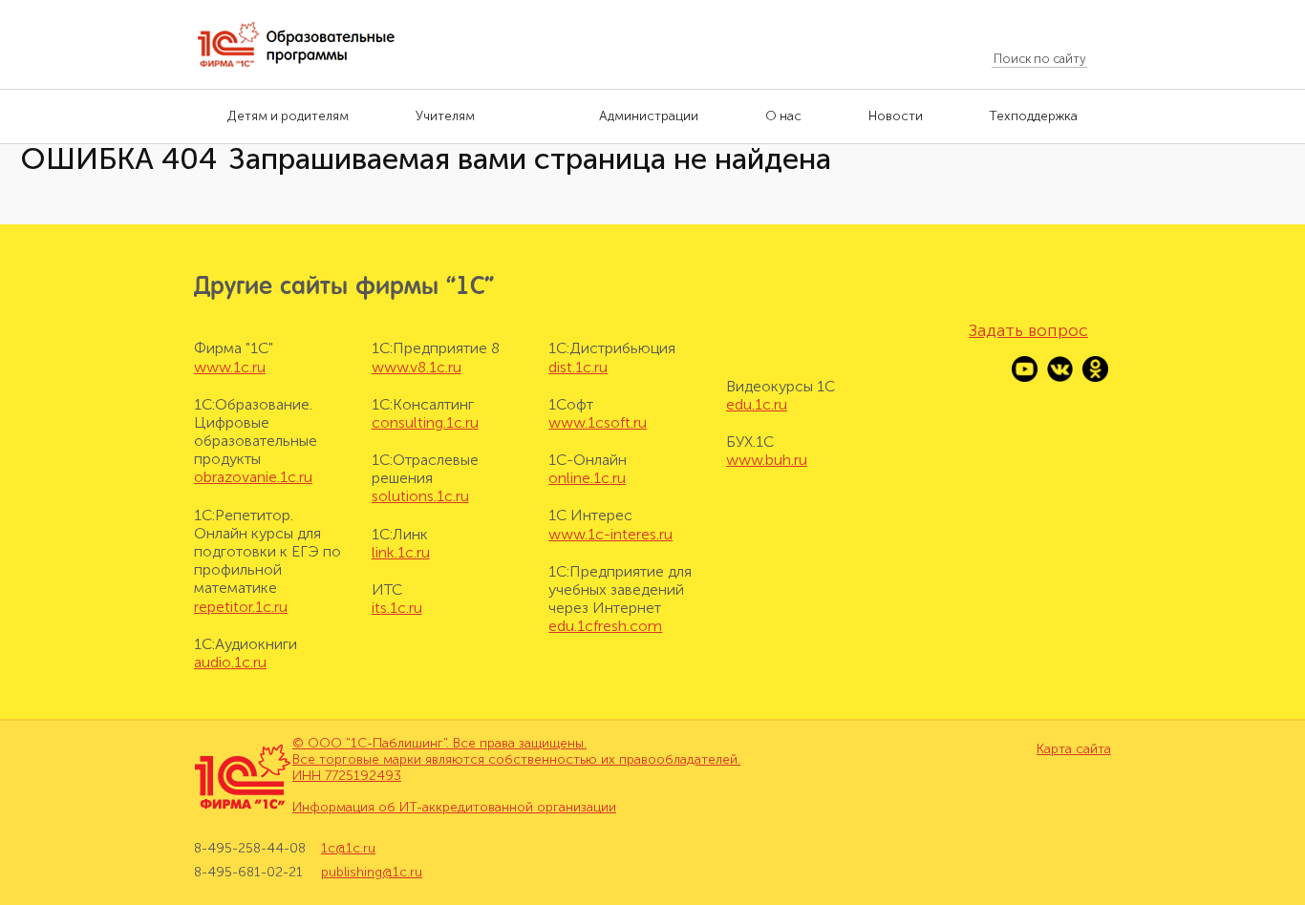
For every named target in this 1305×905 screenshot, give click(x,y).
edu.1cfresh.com (605, 626)
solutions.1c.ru (420, 496)
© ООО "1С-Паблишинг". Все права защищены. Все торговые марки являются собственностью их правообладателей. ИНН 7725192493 (516, 759)
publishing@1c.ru (371, 872)
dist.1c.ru (578, 367)
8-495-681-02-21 (248, 872)
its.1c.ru (397, 608)
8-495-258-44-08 (250, 848)
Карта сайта (1074, 749)
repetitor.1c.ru (241, 607)
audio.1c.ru (230, 662)
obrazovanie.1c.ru (253, 477)
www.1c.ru (230, 367)
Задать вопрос (1028, 330)
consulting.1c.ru (425, 422)
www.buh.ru (766, 460)
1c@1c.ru (348, 848)
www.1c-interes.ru (610, 534)
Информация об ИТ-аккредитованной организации (454, 807)
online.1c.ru (587, 478)
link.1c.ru (401, 552)
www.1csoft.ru (597, 422)
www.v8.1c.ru (416, 367)
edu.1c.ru (756, 404)
